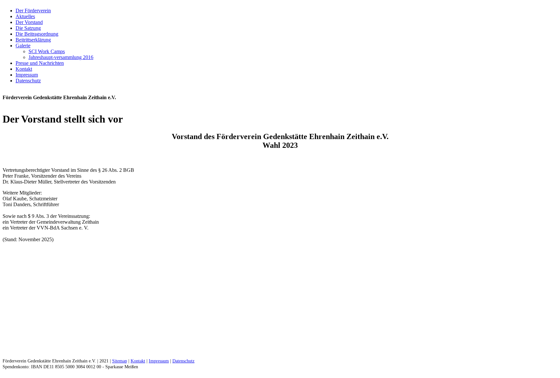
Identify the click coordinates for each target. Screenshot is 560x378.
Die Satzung (28, 28)
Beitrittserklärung (33, 39)
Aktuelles (25, 16)
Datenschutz (28, 80)
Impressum (27, 74)
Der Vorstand (29, 22)
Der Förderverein (33, 10)
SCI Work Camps (47, 51)
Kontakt (24, 69)
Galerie (23, 45)
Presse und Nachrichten (40, 63)
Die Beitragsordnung (37, 34)
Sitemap (119, 361)
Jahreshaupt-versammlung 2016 (61, 57)
